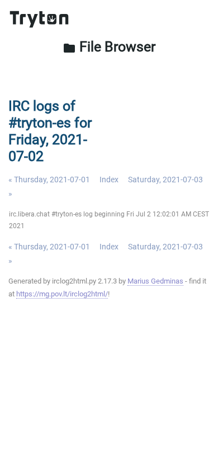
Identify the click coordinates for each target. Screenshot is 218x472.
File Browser (109, 47)
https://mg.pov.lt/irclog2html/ (62, 294)
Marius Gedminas (155, 281)
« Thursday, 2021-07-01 (49, 179)
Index (109, 179)
